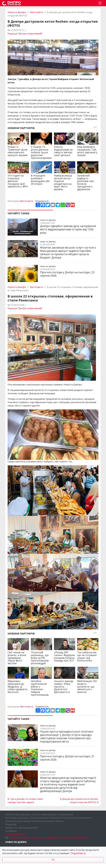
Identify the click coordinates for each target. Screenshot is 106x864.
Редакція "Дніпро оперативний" (25, 33)
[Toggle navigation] (100, 3)
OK (53, 859)
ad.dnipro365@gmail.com (76, 837)
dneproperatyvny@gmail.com (46, 837)
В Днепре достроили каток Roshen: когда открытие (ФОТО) (79, 800)
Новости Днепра (17, 12)
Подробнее (77, 853)
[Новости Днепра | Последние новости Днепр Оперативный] (11, 3)
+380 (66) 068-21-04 (15, 834)
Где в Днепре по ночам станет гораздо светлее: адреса (25, 800)
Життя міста (36, 12)
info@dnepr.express (19, 837)
